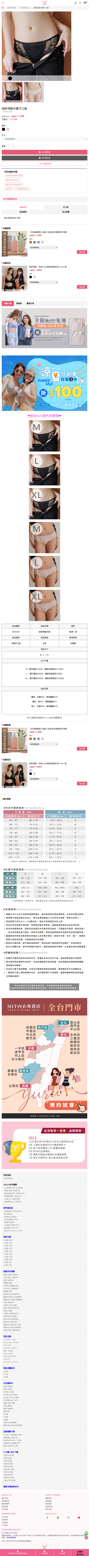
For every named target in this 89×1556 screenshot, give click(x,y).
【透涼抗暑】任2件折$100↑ (12, 1211)
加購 (83, 252)
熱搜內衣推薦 (9, 1271)
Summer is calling (9, 1340)
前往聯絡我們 (11, 1537)
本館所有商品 (8, 1178)
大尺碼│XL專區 (8, 1392)
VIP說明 (4, 1525)
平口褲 (5, 1414)
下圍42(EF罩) (8, 1466)
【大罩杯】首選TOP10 (11, 1225)
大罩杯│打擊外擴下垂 (10, 1313)
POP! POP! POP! (9, 1356)
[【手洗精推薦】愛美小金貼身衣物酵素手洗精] (14, 244)
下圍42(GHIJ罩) (8, 1469)
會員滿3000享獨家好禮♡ (14, 184)
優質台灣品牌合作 (11, 1487)
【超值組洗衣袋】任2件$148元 (14, 1193)
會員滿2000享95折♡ (12, 180)
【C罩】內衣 (7, 1246)
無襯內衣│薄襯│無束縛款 (12, 1327)
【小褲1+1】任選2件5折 (11, 1199)
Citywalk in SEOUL (10, 1348)
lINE (61, 1518)
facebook (50, 1518)
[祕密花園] (42, 242)
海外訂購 (48, 1509)
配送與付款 (49, 1506)
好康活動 (5, 1520)
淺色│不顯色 (7, 1389)
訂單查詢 (5, 1522)
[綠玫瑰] (34, 242)
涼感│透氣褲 (7, 1386)
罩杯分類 (7, 1237)
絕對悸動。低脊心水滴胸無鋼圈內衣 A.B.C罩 (48, 267)
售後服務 (48, 1501)
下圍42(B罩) (7, 1461)
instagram (71, 1518)
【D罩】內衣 (7, 1248)
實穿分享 (30, 303)
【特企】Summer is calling (12, 1231)
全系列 (5, 1371)
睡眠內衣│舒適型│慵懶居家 (12, 1300)
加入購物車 (45, 152)
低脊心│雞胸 (7, 1311)
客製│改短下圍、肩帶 (10, 1446)
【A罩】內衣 (7, 1240)
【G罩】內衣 (7, 1257)
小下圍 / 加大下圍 (10, 1452)
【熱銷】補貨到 (8, 1222)
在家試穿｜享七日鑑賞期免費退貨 (17, 189)
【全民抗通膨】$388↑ (10, 1219)
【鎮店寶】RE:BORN (10, 1228)
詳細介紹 (8, 303)
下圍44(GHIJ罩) (8, 1477)
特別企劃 (7, 1336)
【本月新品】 (25, 8)
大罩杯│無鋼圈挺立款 (10, 1286)
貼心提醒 (65, 212)
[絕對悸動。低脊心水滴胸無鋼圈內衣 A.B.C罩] (14, 278)
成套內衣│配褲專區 (10, 1422)
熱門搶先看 (12, 8)
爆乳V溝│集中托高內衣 (11, 1308)
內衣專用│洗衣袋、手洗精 (12, 1440)
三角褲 (5, 1417)
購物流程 (48, 1498)
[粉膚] (34, 277)
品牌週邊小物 (9, 1432)
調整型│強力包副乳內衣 (11, 1294)
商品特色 (23, 207)
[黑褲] (3, 129)
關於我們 (5, 1498)
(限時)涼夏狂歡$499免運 (13, 175)
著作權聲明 (5, 1504)
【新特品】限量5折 (10, 1217)
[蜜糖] (30, 242)
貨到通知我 (45, 158)
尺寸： (4, 135)
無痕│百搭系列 (8, 1280)
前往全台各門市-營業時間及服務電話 (18, 1541)
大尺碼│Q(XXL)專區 (10, 1395)
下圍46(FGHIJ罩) (9, 1480)
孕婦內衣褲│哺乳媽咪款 (11, 1330)
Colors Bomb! (8, 1353)
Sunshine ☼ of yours (10, 1362)
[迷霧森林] (38, 242)
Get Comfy (7, 1345)
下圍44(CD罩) (8, 1472)
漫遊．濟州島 (8, 1351)
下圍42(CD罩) (8, 1464)
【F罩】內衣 (7, 1254)
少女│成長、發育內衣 (10, 1277)
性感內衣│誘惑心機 (10, 1322)
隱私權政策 (5, 1501)
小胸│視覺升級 (8, 1302)
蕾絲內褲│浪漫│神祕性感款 (12, 1425)
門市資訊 (5, 1509)
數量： (4, 146)
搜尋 (80, 3)
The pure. (6, 1359)
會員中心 (75, 3)
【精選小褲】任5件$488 (11, 1191)
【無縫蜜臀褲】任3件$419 (12, 1196)
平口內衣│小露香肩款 (10, 1288)
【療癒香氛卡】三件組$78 (12, 1202)
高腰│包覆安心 (8, 1409)
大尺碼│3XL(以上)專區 (11, 1397)
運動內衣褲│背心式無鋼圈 (12, 1297)
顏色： (4, 126)
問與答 (19, 303)
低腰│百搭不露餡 (9, 1403)
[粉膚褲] (8, 129)
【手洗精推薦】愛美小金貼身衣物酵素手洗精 (48, 232)
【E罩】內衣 (7, 1251)
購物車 (86, 2)
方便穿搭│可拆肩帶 (10, 1316)
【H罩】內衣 (7, 1259)
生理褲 (5, 1420)
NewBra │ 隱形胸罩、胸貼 (12, 1435)
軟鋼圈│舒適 (7, 1291)
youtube (82, 1518)
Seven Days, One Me (11, 1342)
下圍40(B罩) (7, 1458)
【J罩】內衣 (7, 1265)
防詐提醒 (48, 1504)
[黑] (30, 277)
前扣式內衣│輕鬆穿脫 (10, 1319)
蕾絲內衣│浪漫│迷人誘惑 (12, 1324)
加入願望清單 (45, 164)
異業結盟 (5, 1506)
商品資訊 (23, 212)
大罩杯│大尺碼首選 (10, 1305)
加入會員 (5, 1517)
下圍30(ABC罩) (8, 1455)
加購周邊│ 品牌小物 (10, 1437)
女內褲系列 (8, 1383)
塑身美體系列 (9, 1368)
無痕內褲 (6, 1411)
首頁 (3, 7)
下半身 (5, 1377)
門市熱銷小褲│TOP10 (11, 1400)
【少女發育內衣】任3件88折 (13, 1188)
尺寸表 (65, 207)
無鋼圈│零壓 (7, 1283)
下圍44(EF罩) (8, 1475)
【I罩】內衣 (7, 1262)
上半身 (5, 1374)
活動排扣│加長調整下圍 (11, 1443)
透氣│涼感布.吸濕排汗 (11, 1275)
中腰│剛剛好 (7, 1406)
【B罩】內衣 (7, 1243)
